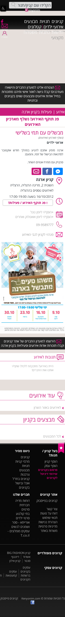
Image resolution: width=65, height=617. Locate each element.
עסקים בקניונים (25, 569)
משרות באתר (49, 530)
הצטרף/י (4, 30)
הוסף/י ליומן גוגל (41, 212)
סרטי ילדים (23, 518)
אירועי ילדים (53, 26)
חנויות (45, 21)
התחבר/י (4, 37)
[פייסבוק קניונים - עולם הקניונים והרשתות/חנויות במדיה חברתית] (2, 22)
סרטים (25, 509)
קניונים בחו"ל (21, 479)
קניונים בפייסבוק (46, 500)
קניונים (57, 21)
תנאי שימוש (49, 517)
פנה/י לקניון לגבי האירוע (37, 234)
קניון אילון (14, 561)
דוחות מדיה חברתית (22, 502)
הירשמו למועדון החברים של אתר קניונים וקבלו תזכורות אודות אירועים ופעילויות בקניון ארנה (32, 343)
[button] (3, 8)
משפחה (30, 32)
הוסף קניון (51, 461)
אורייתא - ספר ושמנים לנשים (20, 524)
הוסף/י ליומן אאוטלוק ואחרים (33, 217)
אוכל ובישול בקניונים (22, 485)
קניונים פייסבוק (9, 598)
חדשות (57, 32)
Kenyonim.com (30, 598)
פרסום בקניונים (47, 470)
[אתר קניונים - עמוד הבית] (61, 452)
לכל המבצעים (52, 436)
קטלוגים (35, 26)
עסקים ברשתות (19, 573)
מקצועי (57, 37)
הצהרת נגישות (47, 522)
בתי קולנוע (23, 513)
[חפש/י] (13, 5)
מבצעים (31, 21)
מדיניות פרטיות (47, 526)
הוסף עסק (50, 466)
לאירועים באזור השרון (47, 407)
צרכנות (25, 474)
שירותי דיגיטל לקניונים (48, 476)
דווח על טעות (48, 513)
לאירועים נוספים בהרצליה (36, 190)
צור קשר (52, 509)
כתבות (44, 32)
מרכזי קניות (22, 461)
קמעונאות (11, 575)
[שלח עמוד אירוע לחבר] (37, 171)
